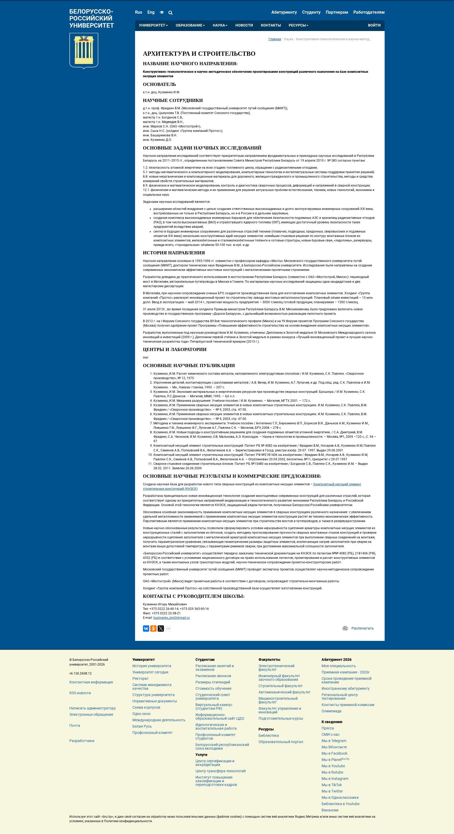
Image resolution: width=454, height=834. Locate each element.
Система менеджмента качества (152, 686)
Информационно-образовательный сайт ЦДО (219, 716)
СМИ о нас (330, 734)
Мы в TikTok (332, 785)
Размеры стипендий (212, 682)
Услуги (201, 754)
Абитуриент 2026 (337, 659)
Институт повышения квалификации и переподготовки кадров (216, 780)
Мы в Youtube (333, 766)
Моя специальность (339, 666)
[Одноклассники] (153, 628)
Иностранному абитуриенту (346, 688)
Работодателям (369, 12)
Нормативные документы (154, 701)
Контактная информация (91, 682)
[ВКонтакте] (146, 628)
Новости (244, 25)
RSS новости (80, 693)
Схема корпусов (146, 707)
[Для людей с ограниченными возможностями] (160, 12)
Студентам (205, 659)
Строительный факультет (281, 686)
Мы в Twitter (332, 791)
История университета (151, 666)
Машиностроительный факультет (278, 700)
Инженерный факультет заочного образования (279, 677)
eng (150, 12)
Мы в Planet (335, 759)
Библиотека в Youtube (340, 804)
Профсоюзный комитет (152, 732)
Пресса (328, 728)
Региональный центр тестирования (340, 696)
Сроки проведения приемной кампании (347, 680)
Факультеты (269, 659)
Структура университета (153, 695)
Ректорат (140, 678)
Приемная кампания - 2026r (346, 672)
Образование (189, 25)
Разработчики (81, 741)
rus (138, 12)
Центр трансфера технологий (220, 771)
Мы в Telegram (334, 741)
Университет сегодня (150, 672)
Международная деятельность (158, 720)
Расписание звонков (213, 676)
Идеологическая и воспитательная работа (216, 726)
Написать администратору (92, 708)
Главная (275, 39)
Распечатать (363, 628)
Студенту (311, 12)
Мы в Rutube (332, 772)
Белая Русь (142, 726)
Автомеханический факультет (285, 692)
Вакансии (330, 810)
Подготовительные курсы (281, 718)
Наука (219, 25)
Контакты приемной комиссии (348, 705)
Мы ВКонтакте (334, 747)
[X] (161, 628)
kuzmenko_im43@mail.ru (171, 618)
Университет (152, 25)
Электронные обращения (91, 714)
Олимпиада (332, 711)
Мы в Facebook (334, 753)
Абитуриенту (284, 12)
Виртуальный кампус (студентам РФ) (213, 706)
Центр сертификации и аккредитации (214, 762)
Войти (374, 25)
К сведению (332, 722)
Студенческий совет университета (212, 696)
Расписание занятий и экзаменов (214, 667)
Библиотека (269, 735)
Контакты (271, 25)
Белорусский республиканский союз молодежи (222, 746)
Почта (74, 725)
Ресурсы (297, 25)
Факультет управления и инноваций (280, 710)
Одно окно (141, 713)
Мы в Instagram (335, 778)
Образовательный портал (281, 742)
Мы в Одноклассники (340, 797)
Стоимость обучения (213, 688)
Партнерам (337, 12)
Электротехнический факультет (277, 667)
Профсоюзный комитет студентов (215, 736)
